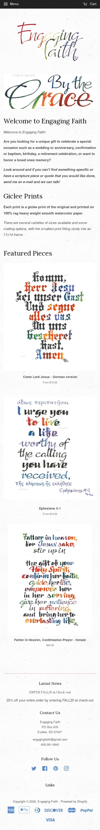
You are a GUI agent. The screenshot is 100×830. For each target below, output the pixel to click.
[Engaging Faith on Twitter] (34, 769)
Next (86, 91)
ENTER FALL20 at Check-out (50, 692)
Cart (93, 3)
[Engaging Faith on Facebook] (44, 769)
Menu (14, 3)
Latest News (50, 683)
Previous (13, 91)
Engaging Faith (48, 801)
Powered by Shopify (74, 801)
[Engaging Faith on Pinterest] (55, 769)
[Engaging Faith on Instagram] (66, 769)
